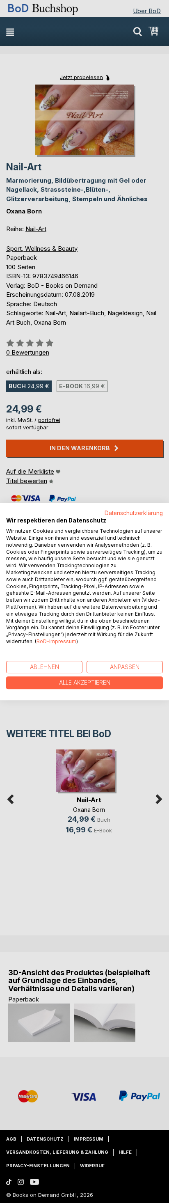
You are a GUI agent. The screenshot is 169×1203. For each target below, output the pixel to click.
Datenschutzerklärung (134, 513)
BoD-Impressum (56, 641)
